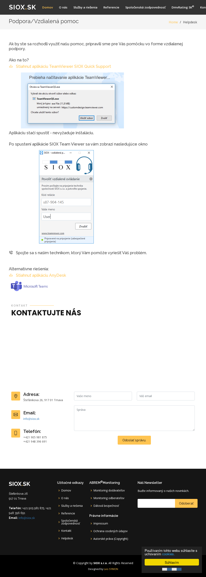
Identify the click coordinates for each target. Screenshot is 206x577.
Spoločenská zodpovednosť (145, 7)
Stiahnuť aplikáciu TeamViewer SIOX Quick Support (63, 66)
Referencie (111, 7)
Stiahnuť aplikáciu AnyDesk (40, 275)
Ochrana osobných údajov (110, 531)
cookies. (168, 553)
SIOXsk (22, 7)
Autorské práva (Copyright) (110, 538)
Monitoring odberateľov (108, 498)
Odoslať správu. (134, 440)
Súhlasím (172, 562)
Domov (47, 7)
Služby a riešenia (85, 7)
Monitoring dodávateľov (109, 490)
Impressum (100, 523)
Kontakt (66, 530)
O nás (63, 7)
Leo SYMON (111, 569)
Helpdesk (67, 538)
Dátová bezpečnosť (106, 505)
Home (173, 22)
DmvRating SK (183, 7)
